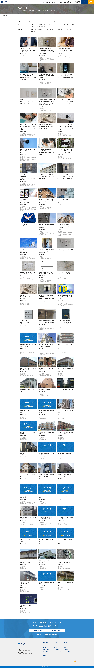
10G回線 (72, 24)
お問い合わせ (91, 2)
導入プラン (51, 2)
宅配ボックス (66, 24)
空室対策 (32, 29)
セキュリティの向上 (49, 29)
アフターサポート (46, 651)
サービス (55, 2)
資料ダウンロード (84, 2)
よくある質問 (56, 649)
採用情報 (44, 655)
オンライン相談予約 (46, 649)
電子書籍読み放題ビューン (41, 26)
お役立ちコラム (70, 2)
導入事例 (60, 2)
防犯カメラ (40, 24)
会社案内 (64, 2)
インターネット (33, 24)
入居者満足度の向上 (40, 29)
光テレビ (59, 24)
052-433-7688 (70, 1)
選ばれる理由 (45, 2)
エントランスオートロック (50, 24)
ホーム (2, 15)
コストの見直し (69, 29)
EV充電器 (32, 26)
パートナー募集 (67, 651)
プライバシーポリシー (57, 652)
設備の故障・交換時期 (59, 29)
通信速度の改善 (33, 31)
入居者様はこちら (77, 2)
